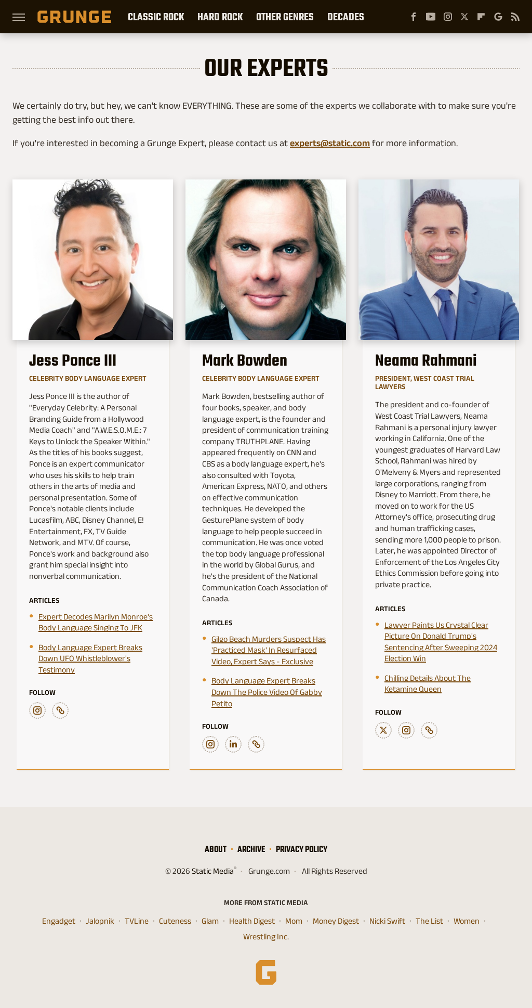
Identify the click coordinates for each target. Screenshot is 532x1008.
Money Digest (336, 920)
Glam (210, 920)
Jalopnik (100, 920)
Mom (293, 920)
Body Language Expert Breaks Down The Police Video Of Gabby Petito (266, 691)
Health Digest (252, 920)
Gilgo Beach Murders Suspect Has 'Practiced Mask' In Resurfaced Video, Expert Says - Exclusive (268, 650)
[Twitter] (464, 16)
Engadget (58, 920)
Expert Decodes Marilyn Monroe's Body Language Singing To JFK (95, 622)
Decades (345, 16)
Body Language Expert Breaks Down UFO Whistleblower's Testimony (90, 658)
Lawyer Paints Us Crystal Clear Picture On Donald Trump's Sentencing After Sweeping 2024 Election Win (440, 642)
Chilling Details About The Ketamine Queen (427, 684)
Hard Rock (220, 16)
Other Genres (285, 16)
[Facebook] (413, 16)
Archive (251, 849)
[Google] (498, 16)
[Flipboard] (481, 16)
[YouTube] (430, 16)
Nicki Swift (387, 920)
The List (429, 920)
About (216, 849)
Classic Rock (156, 16)
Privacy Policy (301, 849)
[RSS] (515, 16)
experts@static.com (330, 143)
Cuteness (175, 920)
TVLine (137, 920)
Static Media (213, 871)
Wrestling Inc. (266, 936)
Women (467, 920)
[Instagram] (448, 16)
